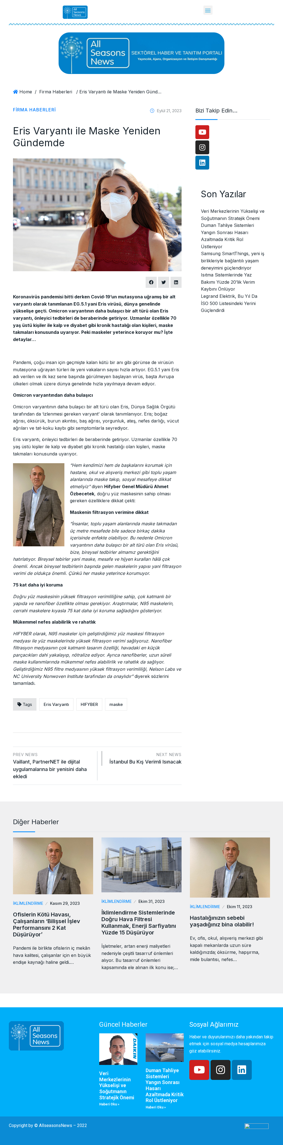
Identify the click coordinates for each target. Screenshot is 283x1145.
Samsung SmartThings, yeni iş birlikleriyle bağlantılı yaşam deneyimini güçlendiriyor (232, 260)
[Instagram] (202, 147)
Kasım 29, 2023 (65, 903)
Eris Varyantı (56, 704)
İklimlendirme (28, 903)
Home (25, 91)
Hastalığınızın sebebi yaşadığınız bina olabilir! (222, 921)
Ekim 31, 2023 (151, 901)
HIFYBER (89, 704)
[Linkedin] (202, 163)
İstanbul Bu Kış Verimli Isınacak (145, 758)
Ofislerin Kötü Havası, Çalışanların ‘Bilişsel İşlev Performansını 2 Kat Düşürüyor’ (46, 924)
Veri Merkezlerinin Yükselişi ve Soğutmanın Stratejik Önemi (116, 1085)
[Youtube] (202, 132)
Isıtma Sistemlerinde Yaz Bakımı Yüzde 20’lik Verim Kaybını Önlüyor (228, 282)
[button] (208, 10)
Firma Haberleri (55, 91)
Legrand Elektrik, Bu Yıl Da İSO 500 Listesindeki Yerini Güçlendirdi (229, 303)
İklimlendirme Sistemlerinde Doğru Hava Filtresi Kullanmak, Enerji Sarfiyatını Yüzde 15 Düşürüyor (138, 922)
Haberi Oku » (109, 1104)
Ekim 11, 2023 (239, 906)
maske (116, 704)
